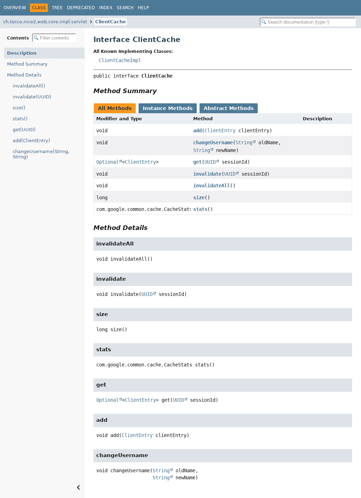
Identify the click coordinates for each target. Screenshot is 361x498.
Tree (57, 7)
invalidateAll (211, 185)
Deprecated (81, 7)
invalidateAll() (29, 86)
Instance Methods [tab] (167, 108)
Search (125, 7)
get (197, 162)
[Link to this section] (162, 91)
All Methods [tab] (114, 108)
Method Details (24, 75)
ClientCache (110, 21)
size (198, 197)
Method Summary (27, 64)
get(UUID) (24, 129)
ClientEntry (219, 130)
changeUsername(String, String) (41, 154)
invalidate (207, 174)
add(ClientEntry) (31, 140)
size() (19, 107)
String (243, 142)
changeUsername (213, 142)
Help (143, 7)
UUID (210, 162)
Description (21, 53)
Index (105, 7)
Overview (15, 7)
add (197, 130)
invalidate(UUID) (32, 96)
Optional (107, 162)
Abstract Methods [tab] (228, 108)
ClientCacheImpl (120, 60)
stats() (20, 118)
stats (200, 209)
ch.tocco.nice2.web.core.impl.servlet (45, 21)
